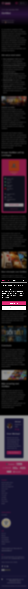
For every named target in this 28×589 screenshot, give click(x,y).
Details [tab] (14, 280)
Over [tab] (23, 280)
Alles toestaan (14, 303)
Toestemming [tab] (5, 280)
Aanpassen (13, 307)
